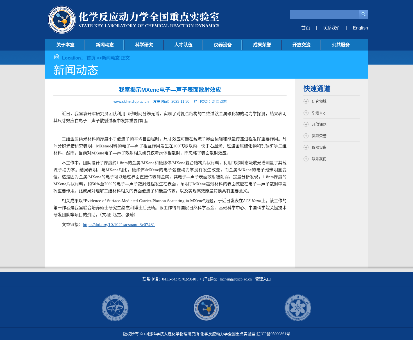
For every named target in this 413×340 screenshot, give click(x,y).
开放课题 (319, 124)
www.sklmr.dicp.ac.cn (131, 101)
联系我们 (332, 28)
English (360, 28)
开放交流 (301, 44)
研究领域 (319, 101)
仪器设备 (223, 44)
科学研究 (144, 44)
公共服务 (341, 44)
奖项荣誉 (319, 136)
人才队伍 (183, 44)
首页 (305, 28)
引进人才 (319, 113)
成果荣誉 (262, 44)
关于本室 (65, 44)
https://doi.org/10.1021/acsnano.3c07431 (119, 224)
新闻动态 (105, 44)
